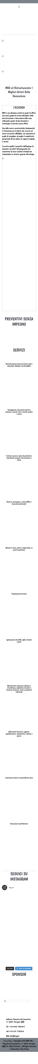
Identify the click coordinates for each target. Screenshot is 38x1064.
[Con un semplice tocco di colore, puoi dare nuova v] (19, 919)
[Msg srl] (19, 7)
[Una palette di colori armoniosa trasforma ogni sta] (19, 897)
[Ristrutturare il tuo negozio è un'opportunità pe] (19, 894)
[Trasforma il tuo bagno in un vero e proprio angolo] (19, 916)
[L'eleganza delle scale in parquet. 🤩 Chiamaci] (19, 949)
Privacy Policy (8, 1041)
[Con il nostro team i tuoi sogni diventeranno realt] (19, 945)
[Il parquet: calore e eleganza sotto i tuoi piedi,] (19, 908)
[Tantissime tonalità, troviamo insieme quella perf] (19, 938)
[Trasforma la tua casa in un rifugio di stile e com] (19, 912)
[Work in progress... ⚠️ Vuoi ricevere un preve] (19, 952)
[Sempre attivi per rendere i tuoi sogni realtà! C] (19, 934)
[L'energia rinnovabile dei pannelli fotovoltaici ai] (19, 927)
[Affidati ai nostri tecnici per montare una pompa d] (19, 930)
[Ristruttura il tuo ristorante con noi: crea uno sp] (19, 901)
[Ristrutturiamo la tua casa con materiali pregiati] (19, 963)
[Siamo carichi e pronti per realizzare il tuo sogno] (19, 960)
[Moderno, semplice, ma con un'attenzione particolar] (19, 941)
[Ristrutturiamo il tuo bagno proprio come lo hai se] (19, 956)
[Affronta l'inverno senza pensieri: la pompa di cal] (19, 905)
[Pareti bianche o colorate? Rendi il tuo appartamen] (19, 923)
